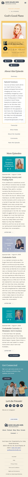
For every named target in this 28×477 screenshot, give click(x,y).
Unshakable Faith (9, 257)
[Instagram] (6, 405)
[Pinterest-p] (17, 405)
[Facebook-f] (10, 405)
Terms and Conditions (14, 467)
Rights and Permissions (14, 471)
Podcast (9, 430)
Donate (23, 430)
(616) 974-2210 (16, 448)
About (4, 430)
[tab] (14, 76)
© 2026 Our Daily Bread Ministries (14, 474)
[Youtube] (14, 405)
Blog (14, 430)
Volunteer (14, 456)
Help (14, 460)
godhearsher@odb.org (14, 450)
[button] (25, 2)
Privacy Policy (14, 463)
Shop (18, 430)
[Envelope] (21, 405)
